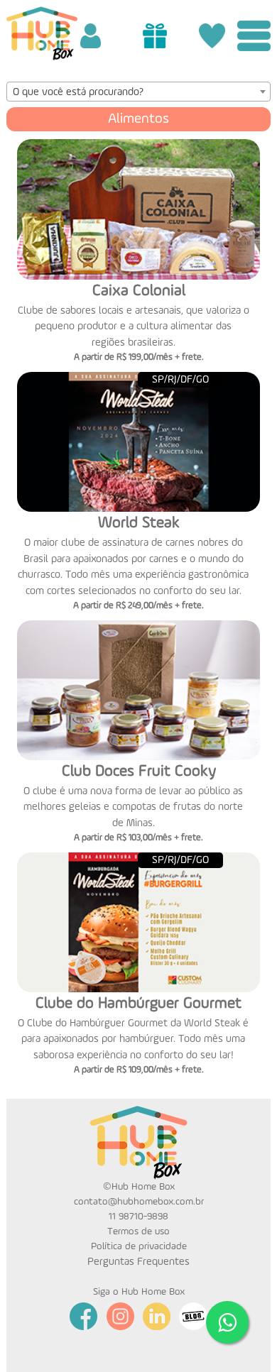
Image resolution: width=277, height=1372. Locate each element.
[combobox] (138, 91)
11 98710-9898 (138, 1217)
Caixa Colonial (138, 291)
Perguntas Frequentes (138, 1261)
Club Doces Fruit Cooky (139, 771)
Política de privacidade (139, 1246)
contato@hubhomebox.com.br (139, 1202)
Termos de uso (138, 1231)
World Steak (139, 523)
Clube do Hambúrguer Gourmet (138, 1003)
